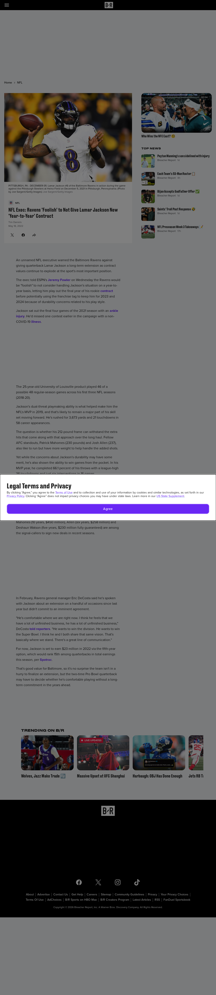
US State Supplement (170, 496)
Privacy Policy (15, 496)
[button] (108, 509)
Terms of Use (64, 492)
